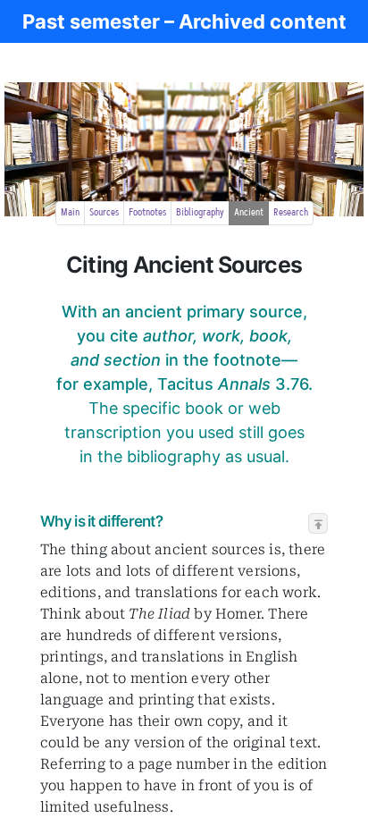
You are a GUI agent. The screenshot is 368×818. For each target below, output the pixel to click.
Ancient (248, 212)
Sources (104, 212)
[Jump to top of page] (318, 524)
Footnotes (147, 212)
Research (290, 212)
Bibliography (200, 212)
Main (70, 212)
